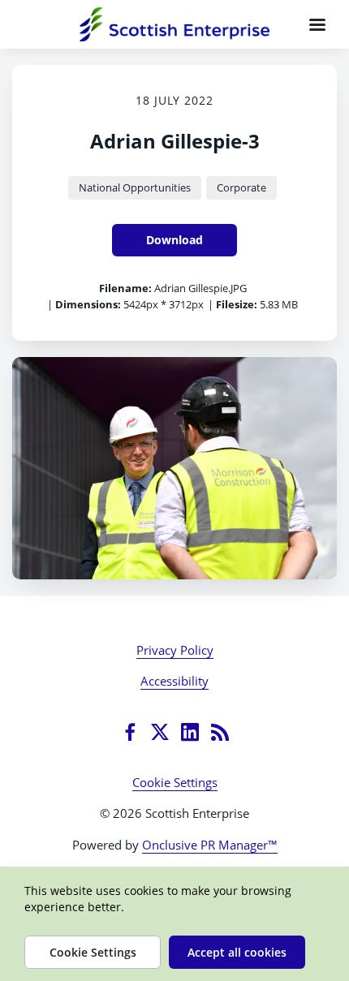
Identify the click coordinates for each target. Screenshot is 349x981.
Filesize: (236, 304)
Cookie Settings (175, 782)
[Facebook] (130, 732)
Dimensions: (88, 304)
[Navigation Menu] (317, 24)
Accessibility (174, 681)
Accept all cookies (237, 952)
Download (174, 239)
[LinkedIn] (190, 732)
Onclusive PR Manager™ (210, 845)
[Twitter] (160, 732)
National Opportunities (135, 187)
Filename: (125, 288)
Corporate (241, 187)
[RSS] (220, 732)
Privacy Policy (174, 650)
